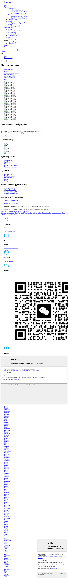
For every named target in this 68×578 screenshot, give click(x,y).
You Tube (14, 191)
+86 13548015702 (9, 231)
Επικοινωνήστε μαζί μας (11, 47)
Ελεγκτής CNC (12, 8)
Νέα (5, 45)
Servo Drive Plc (46, 213)
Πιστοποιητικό (12, 32)
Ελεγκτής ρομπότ (13, 19)
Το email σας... (5, 136)
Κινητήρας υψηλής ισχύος (22, 213)
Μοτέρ (10, 24)
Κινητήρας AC (15, 26)
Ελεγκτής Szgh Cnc (35, 213)
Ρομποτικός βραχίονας (14, 42)
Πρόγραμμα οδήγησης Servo (19, 23)
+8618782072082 (9, 261)
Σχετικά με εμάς (8, 27)
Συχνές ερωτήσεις (13, 39)
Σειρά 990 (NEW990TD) (18, 13)
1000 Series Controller (17, 10)
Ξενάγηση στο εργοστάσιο (15, 31)
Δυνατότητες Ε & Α (13, 34)
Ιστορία (10, 29)
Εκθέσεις (10, 37)
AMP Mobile (26, 211)
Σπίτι (5, 5)
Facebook (14, 188)
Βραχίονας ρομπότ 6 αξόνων (19, 18)
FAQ (5, 163)
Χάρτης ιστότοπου (16, 211)
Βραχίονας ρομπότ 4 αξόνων (19, 16)
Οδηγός (10, 21)
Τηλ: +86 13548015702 (11, 200)
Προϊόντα (7, 7)
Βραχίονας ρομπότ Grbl (7, 213)
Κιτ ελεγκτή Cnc (10, 214)
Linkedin (13, 190)
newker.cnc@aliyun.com (11, 203)
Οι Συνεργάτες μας (13, 35)
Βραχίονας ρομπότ (13, 15)
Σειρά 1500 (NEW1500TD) (19, 11)
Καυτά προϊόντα (5, 211)
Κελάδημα (15, 193)
